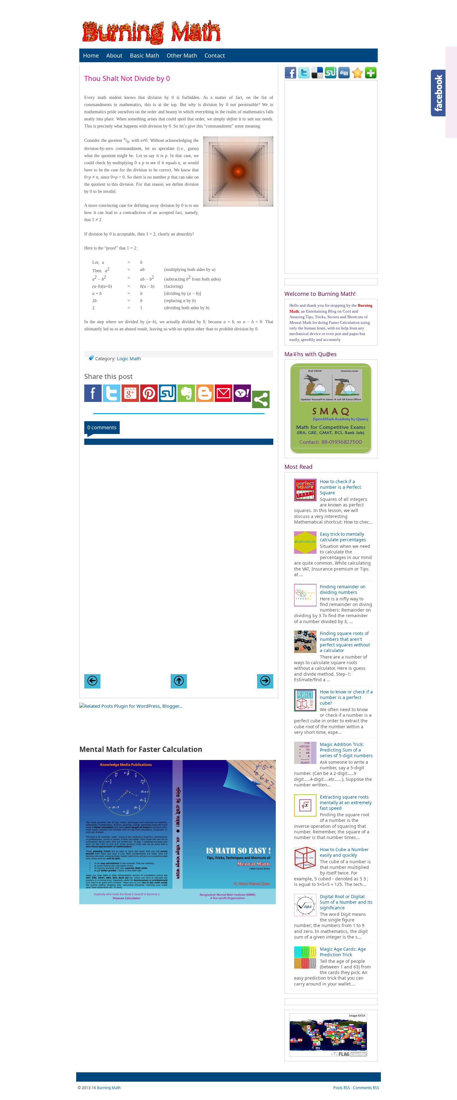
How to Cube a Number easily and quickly (344, 852)
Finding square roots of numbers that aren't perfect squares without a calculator (345, 641)
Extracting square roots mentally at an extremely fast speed (346, 802)
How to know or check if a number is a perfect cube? (346, 697)
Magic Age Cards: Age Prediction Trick (343, 952)
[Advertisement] (179, 625)
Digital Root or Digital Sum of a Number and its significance (346, 902)
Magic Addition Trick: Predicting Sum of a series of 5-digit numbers (346, 749)
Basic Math (144, 55)
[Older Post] (265, 681)
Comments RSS (366, 1087)
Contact (215, 55)
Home (91, 55)
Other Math (182, 55)
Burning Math (109, 1087)
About (114, 55)
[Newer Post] (92, 681)
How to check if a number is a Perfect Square (340, 487)
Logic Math (129, 358)
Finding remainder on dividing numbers (343, 589)
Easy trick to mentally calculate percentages (343, 537)
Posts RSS (341, 1087)
